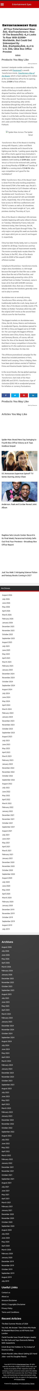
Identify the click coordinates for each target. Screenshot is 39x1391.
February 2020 (7, 902)
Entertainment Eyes (21, 4)
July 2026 (6, 599)
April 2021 (6, 847)
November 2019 (8, 913)
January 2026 (7, 623)
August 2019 (7, 925)
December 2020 (8, 862)
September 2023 (8, 733)
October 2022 (7, 776)
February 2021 (7, 854)
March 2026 (6, 615)
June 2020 (6, 886)
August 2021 (7, 831)
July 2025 (6, 646)
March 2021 (6, 851)
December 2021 (8, 815)
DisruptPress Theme (28, 1383)
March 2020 (6, 898)
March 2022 (6, 803)
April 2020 (6, 894)
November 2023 (8, 725)
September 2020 (8, 874)
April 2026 (6, 611)
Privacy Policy (7, 1308)
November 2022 (8, 772)
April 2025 (6, 658)
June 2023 (6, 744)
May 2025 (6, 654)
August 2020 (7, 878)
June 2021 (6, 839)
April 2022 (6, 799)
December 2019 (8, 909)
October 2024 (7, 682)
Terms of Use (33, 1377)
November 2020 (8, 866)
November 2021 (8, 819)
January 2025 (7, 670)
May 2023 (6, 748)
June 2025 (6, 650)
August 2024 (7, 689)
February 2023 (7, 760)
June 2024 (6, 697)
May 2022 (6, 795)
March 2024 (6, 709)
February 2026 (7, 619)
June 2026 (6, 603)
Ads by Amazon (32, 63)
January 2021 (7, 858)
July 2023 (6, 740)
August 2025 (7, 642)
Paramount (17, 70)
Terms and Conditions (10, 1312)
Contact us (6, 1292)
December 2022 (8, 768)
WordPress (15, 1383)
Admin (17, 55)
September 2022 (8, 780)
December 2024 (8, 674)
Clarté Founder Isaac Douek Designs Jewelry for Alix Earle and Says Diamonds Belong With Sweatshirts (19, 1340)
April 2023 (6, 752)
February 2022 (7, 807)
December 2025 (8, 626)
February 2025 (7, 666)
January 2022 (7, 811)
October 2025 (7, 634)
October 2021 (7, 823)
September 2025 (8, 638)
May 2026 (6, 607)
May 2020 (6, 890)
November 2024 (8, 678)
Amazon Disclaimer (9, 1300)
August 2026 (7, 595)
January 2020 (7, 905)
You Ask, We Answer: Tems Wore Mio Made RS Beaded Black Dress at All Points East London (19, 1330)
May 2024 (6, 701)
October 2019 (7, 917)
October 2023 (7, 729)
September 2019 (8, 921)
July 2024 (6, 693)
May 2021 (6, 843)
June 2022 (6, 792)
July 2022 (6, 788)
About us (5, 1296)
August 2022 (7, 784)
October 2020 (7, 870)
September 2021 (8, 827)
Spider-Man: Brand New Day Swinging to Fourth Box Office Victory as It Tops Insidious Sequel (19, 443)
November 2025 (8, 630)
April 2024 (6, 705)
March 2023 (6, 756)
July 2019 (6, 929)
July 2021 (6, 835)
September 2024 (8, 685)
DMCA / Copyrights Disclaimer (13, 1304)
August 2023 (7, 737)
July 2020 (6, 882)
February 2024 (7, 713)
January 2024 (7, 717)
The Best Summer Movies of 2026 (15, 1324)
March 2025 (6, 662)
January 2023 (7, 764)
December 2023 (8, 721)
